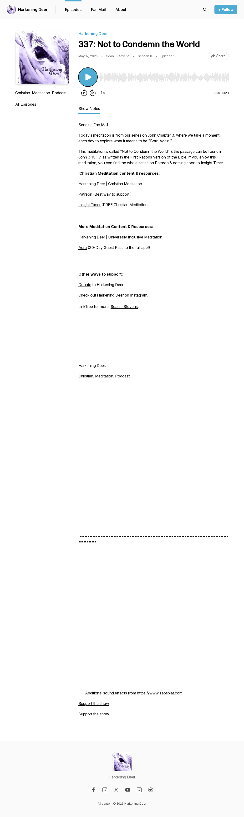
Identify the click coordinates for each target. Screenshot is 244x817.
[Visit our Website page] (139, 789)
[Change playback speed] (102, 92)
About (120, 9)
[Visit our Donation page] (150, 789)
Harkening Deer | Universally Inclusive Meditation (120, 237)
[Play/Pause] (87, 77)
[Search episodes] (205, 9)
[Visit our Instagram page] (104, 789)
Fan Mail (98, 9)
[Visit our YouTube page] (127, 789)
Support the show (93, 703)
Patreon (162, 162)
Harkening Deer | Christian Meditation (110, 183)
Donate (84, 284)
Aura (82, 247)
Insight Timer (212, 162)
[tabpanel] (153, 422)
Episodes (73, 9)
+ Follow (226, 9)
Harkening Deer (33, 9)
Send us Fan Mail (93, 124)
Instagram (138, 295)
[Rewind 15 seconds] (84, 92)
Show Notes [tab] (89, 108)
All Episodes (25, 104)
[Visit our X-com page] (116, 789)
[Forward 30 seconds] (92, 92)
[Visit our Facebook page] (93, 789)
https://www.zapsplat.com (160, 693)
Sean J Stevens (124, 306)
